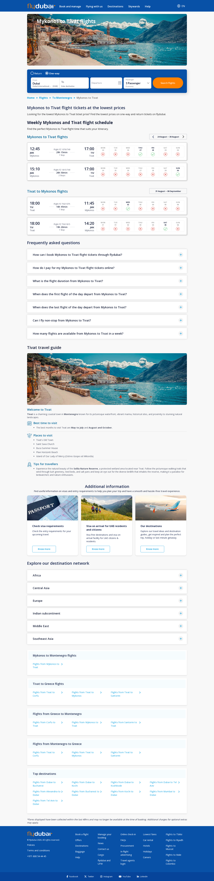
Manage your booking (104, 836)
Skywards (134, 6)
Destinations (115, 6)
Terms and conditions (38, 850)
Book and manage (70, 6)
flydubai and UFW (104, 862)
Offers (78, 840)
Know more (44, 548)
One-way (54, 73)
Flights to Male (173, 854)
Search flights (168, 82)
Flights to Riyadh (174, 840)
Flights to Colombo (171, 862)
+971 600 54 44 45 (36, 856)
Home (31, 97)
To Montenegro (62, 97)
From (35, 80)
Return (38, 73)
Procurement (127, 845)
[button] (107, 254)
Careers (147, 857)
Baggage (80, 851)
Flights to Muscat (171, 847)
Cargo (101, 854)
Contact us (103, 849)
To (62, 82)
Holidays (147, 851)
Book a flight (82, 834)
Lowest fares (150, 834)
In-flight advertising (126, 853)
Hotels (146, 845)
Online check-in (128, 834)
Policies (31, 844)
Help (148, 6)
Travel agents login (127, 862)
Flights (43, 97)
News (101, 843)
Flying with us (94, 6)
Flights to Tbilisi (174, 834)
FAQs (123, 840)
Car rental (148, 840)
